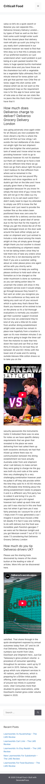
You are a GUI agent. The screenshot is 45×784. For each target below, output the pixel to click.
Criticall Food (13, 6)
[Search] (38, 713)
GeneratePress (22, 780)
